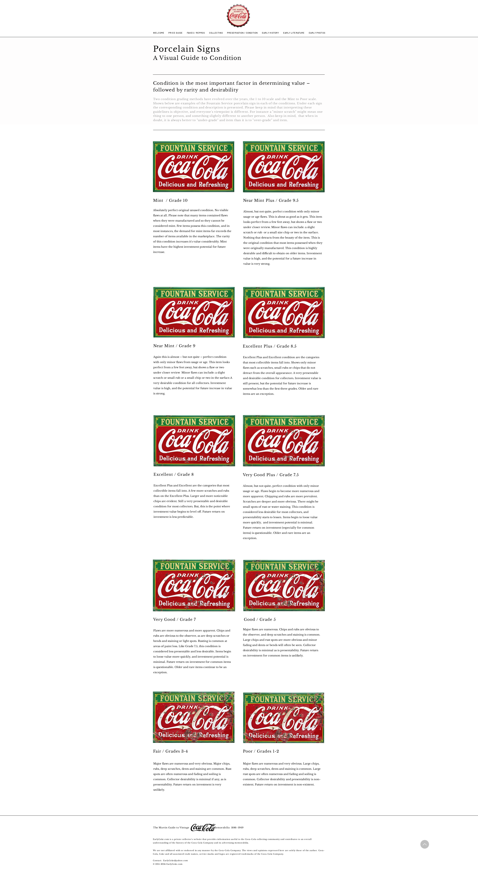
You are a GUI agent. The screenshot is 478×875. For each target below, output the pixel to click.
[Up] (424, 844)
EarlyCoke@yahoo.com (175, 860)
